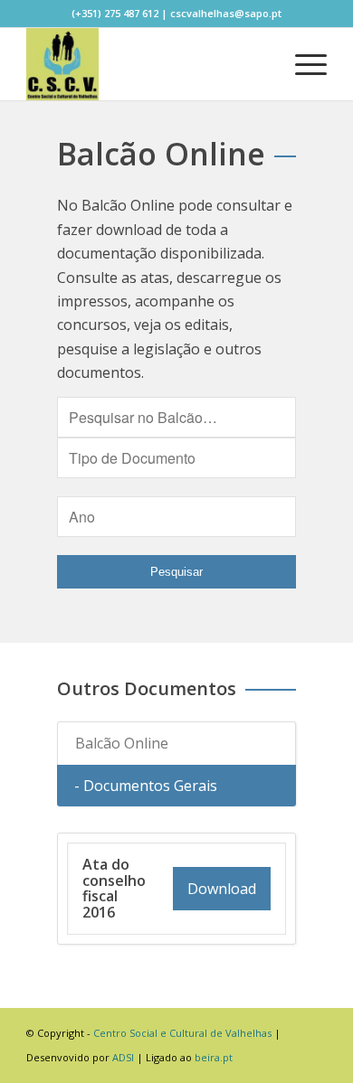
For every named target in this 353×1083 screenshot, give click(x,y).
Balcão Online (121, 743)
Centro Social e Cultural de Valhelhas (182, 1033)
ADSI (123, 1057)
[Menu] (302, 64)
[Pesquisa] (259, 64)
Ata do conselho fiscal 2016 (114, 888)
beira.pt (214, 1057)
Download (221, 889)
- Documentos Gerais (145, 786)
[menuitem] (259, 64)
